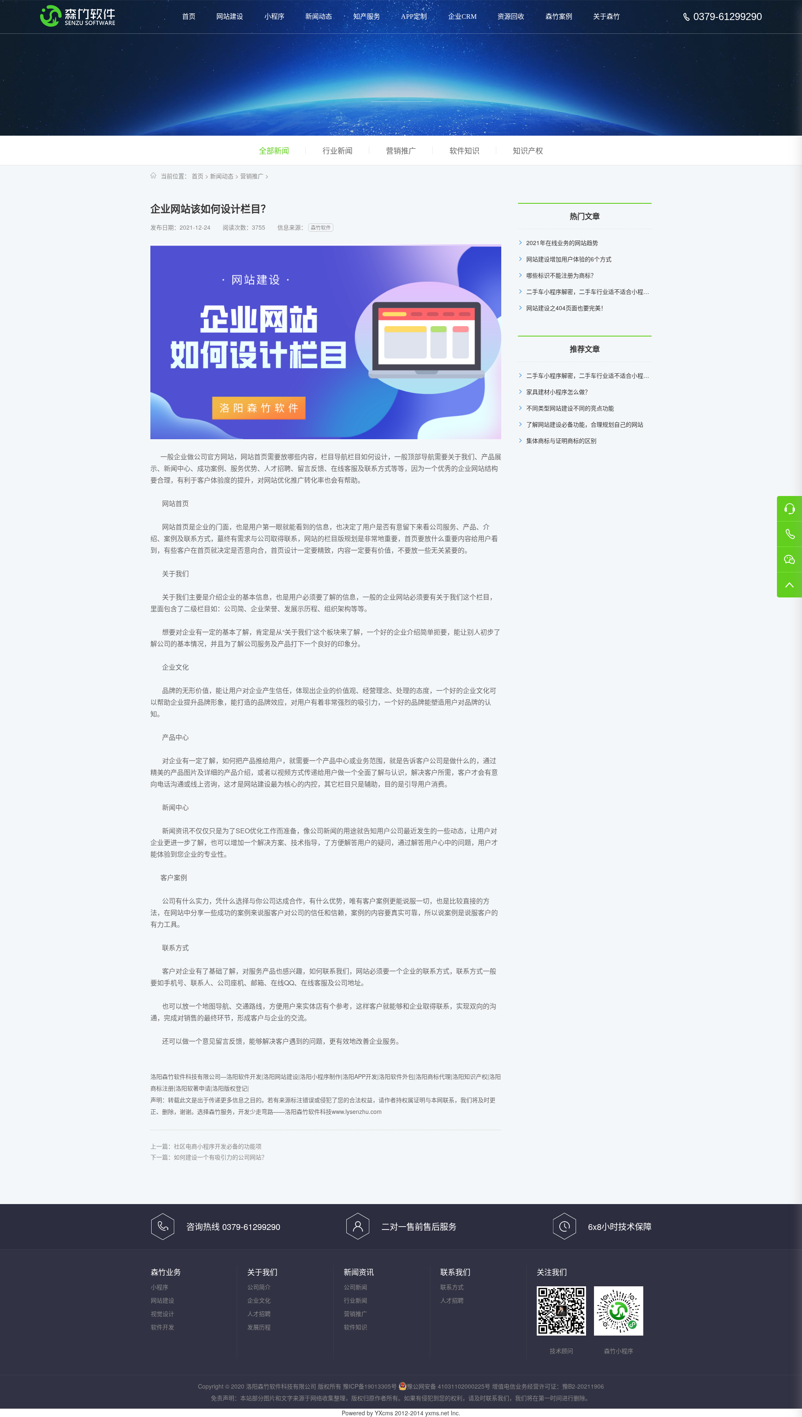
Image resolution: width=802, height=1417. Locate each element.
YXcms (384, 1413)
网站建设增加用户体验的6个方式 (569, 259)
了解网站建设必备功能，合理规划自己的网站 (584, 424)
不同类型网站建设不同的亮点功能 (570, 408)
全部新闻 (274, 150)
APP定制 (414, 16)
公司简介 (259, 1287)
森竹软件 (321, 227)
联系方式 (452, 1287)
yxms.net (437, 1413)
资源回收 (510, 16)
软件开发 (162, 1327)
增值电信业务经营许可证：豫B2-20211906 (548, 1386)
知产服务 (366, 16)
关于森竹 (606, 16)
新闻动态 (318, 16)
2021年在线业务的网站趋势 (562, 242)
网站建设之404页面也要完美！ (566, 308)
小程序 (274, 16)
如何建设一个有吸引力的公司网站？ (220, 1157)
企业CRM (462, 16)
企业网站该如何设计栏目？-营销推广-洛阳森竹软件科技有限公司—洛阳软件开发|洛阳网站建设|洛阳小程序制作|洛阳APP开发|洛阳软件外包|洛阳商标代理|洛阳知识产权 (77, 16)
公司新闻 (355, 1287)
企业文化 (259, 1300)
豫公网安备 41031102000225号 (448, 1386)
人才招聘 (259, 1313)
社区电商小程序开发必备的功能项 (217, 1146)
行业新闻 (337, 150)
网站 (362, 971)
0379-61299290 (727, 17)
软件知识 (464, 150)
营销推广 (401, 150)
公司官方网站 (214, 456)
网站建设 (229, 16)
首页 (188, 16)
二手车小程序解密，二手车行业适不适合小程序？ (590, 291)
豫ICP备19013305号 (370, 1386)
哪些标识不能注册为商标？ (561, 275)
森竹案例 (559, 16)
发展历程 (259, 1327)
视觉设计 (162, 1313)
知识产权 (528, 150)
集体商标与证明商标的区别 (561, 440)
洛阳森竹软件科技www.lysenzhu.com (333, 1111)
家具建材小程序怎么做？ (558, 391)
